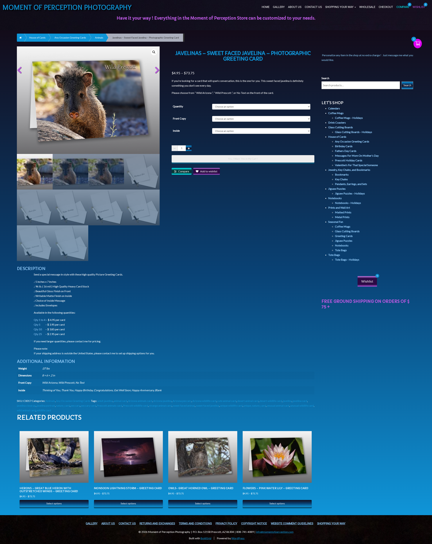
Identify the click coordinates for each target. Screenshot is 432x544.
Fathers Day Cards (345, 150)
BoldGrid (205, 538)
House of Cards (37, 37)
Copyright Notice (254, 523)
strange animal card (160, 405)
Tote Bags (341, 250)
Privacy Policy (226, 523)
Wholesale (367, 7)
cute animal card (226, 400)
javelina (287, 400)
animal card (120, 400)
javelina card (300, 400)
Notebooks (335, 198)
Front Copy (179, 118)
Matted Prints (343, 212)
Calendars (334, 108)
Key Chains (341, 179)
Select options (54, 503)
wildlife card (44, 410)
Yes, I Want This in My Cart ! (243, 158)
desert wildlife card (271, 400)
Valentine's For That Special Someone (356, 165)
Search (325, 78)
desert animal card (248, 400)
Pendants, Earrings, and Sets (351, 183)
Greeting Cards (344, 235)
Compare (183, 171)
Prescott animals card (109, 405)
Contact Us (313, 7)
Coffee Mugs (336, 113)
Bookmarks (342, 174)
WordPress (238, 538)
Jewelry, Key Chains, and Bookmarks (349, 169)
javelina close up (26, 405)
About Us (294, 7)
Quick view (82, 441)
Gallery (279, 7)
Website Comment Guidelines (292, 523)
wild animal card (26, 410)
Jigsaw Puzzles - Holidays (350, 193)
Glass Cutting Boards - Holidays (353, 132)
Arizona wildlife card (204, 400)
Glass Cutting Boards (340, 127)
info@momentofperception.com (274, 531)
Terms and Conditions (195, 523)
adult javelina (105, 400)
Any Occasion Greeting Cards (70, 37)
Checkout (386, 7)
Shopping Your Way (339, 7)
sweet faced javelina (207, 405)
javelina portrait (46, 405)
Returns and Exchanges (157, 523)
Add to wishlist (208, 171)
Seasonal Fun (335, 221)
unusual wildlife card (302, 405)
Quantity (178, 106)
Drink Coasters (337, 122)
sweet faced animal (184, 405)
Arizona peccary (182, 400)
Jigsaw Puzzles (337, 188)
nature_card (63, 405)
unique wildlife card (231, 405)
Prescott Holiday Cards (348, 160)
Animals (99, 37)
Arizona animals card (140, 400)
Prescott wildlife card (135, 405)
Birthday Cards (344, 146)
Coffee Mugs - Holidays (349, 117)
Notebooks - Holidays (348, 202)
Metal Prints (342, 217)
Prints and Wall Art (339, 207)
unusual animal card (278, 405)
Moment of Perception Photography (67, 7)
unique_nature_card (255, 405)
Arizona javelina (162, 400)
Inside (176, 130)
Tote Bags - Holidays (347, 259)
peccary (75, 405)
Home (265, 7)
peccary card (88, 405)
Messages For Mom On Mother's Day (357, 155)
